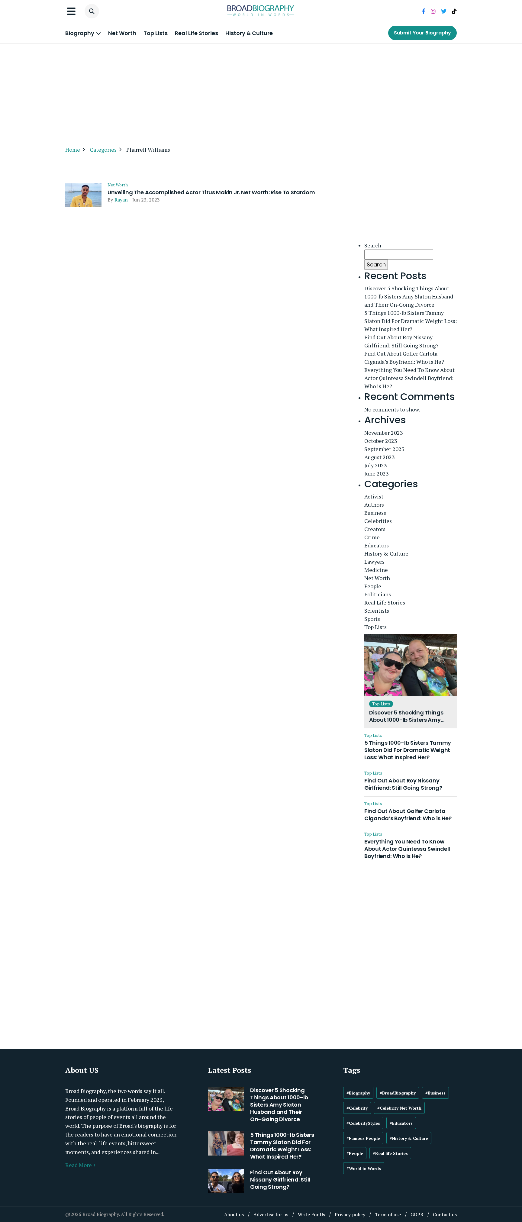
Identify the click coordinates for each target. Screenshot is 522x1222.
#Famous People (363, 1138)
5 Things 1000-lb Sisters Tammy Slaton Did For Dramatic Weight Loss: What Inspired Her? (410, 321)
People (372, 586)
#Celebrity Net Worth (399, 1108)
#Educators (401, 1123)
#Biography (358, 1093)
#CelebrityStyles (363, 1123)
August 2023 (379, 457)
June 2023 (376, 473)
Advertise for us (270, 1214)
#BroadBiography (398, 1093)
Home (72, 149)
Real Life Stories (196, 33)
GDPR (417, 1214)
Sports (372, 618)
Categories (103, 149)
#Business (435, 1093)
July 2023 (375, 465)
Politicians (377, 594)
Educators (376, 545)
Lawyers (374, 561)
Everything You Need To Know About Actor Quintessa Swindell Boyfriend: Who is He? (409, 378)
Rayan (121, 199)
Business (375, 512)
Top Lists (155, 33)
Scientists (376, 610)
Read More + (80, 1165)
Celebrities (378, 520)
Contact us (445, 1214)
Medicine (376, 569)
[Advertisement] (261, 92)
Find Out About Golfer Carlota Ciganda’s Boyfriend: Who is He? (404, 357)
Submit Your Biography (422, 32)
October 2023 (380, 440)
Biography (80, 33)
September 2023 (384, 449)
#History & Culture (409, 1138)
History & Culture (249, 33)
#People (354, 1153)
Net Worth (122, 33)
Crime (372, 537)
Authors (374, 504)
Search (372, 245)
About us (234, 1214)
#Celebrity (357, 1108)
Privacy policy (350, 1214)
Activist (373, 496)
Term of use (388, 1214)
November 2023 (383, 432)
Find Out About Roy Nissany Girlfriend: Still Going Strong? (401, 341)
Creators (374, 529)
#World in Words (363, 1168)
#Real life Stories (390, 1153)
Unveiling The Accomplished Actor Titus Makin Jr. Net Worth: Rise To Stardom (211, 192)
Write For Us (311, 1214)
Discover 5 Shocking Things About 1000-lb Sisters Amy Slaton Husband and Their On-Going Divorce (408, 296)
